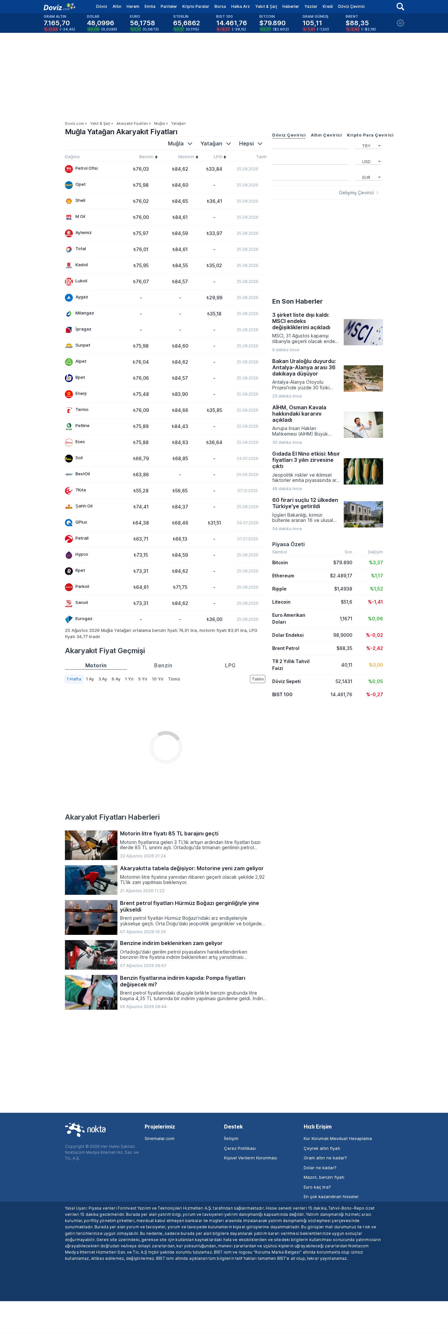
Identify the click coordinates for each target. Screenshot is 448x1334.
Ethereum (283, 575)
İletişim (231, 1138)
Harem (133, 6)
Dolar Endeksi (288, 635)
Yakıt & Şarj (266, 6)
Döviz (101, 6)
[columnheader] (141, 157)
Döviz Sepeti (286, 681)
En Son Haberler (297, 301)
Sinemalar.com (159, 1138)
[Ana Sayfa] (59, 6)
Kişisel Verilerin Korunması (250, 1157)
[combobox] (368, 145)
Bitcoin (280, 562)
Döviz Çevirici (351, 6)
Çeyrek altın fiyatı (322, 1148)
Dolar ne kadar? (320, 1167)
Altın (116, 6)
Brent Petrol (285, 648)
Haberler (290, 6)
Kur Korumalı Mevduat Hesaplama (338, 1138)
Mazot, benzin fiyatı (324, 1177)
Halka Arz (240, 6)
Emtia (150, 6)
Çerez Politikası (240, 1148)
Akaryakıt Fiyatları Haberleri (112, 817)
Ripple (279, 589)
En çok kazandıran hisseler (331, 1196)
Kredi (328, 6)
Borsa (220, 6)
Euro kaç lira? (317, 1187)
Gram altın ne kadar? (325, 1157)
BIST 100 (282, 694)
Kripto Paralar (195, 6)
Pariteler (169, 6)
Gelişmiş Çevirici (356, 192)
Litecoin (281, 602)
